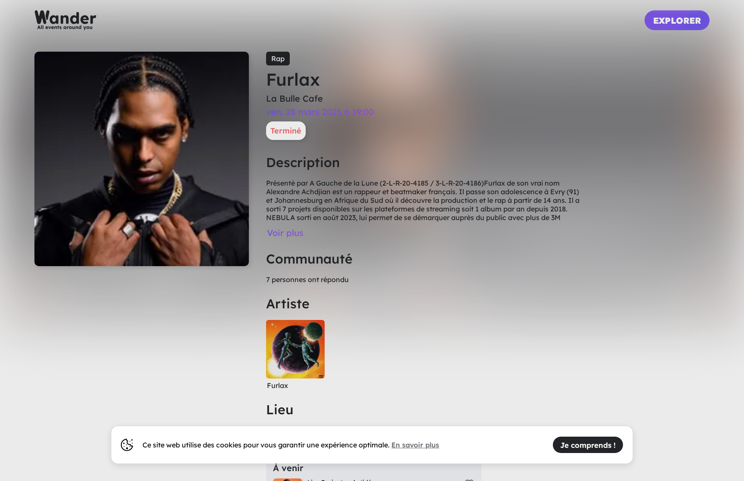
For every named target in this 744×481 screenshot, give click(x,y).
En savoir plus (415, 445)
